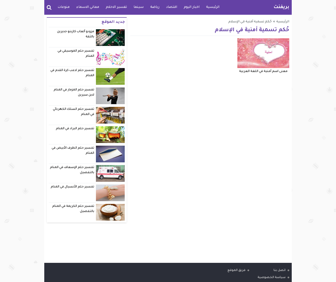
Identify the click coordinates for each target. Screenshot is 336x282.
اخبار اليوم (191, 7)
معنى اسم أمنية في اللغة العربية (263, 71)
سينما (139, 7)
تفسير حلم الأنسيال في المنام (72, 187)
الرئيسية (212, 7)
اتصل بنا (280, 270)
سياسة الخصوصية (272, 277)
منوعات (64, 7)
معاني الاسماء (87, 7)
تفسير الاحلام (116, 7)
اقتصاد (171, 7)
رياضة (154, 7)
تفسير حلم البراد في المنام (75, 128)
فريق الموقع (236, 270)
